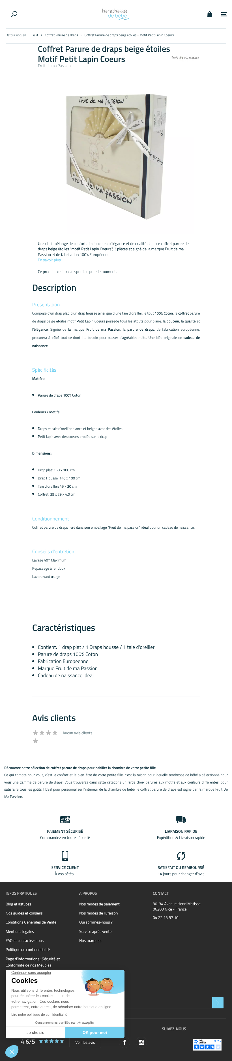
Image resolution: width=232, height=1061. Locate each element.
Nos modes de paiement (99, 904)
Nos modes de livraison (98, 913)
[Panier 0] (209, 14)
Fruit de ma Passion (54, 66)
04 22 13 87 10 (166, 918)
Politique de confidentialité (28, 950)
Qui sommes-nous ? (96, 922)
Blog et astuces (18, 904)
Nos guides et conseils (24, 913)
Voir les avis (85, 1042)
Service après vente (95, 932)
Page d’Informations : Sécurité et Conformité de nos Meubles (33, 962)
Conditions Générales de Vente (31, 922)
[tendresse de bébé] (116, 14)
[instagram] (141, 1042)
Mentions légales (20, 932)
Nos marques (90, 941)
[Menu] (224, 14)
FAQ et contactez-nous (25, 941)
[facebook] (124, 1042)
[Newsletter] (218, 1002)
